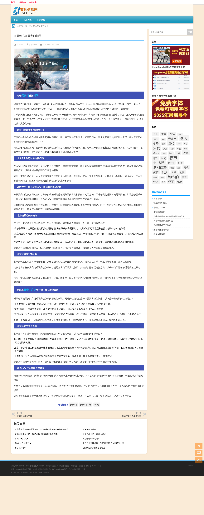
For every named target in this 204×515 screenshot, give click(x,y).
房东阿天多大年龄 (24, 415)
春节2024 (22, 26)
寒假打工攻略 (159, 207)
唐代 (171, 143)
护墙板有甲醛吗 (160, 203)
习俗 (172, 134)
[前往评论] (198, 453)
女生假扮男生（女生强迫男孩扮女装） (170, 216)
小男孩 (190, 465)
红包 (155, 177)
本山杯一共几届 (21, 438)
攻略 (186, 153)
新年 (155, 158)
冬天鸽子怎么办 (89, 429)
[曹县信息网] (25, 5)
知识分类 (32, 2)
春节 (173, 157)
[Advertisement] (83, 495)
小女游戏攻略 (159, 211)
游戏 (186, 167)
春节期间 (158, 162)
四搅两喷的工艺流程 (162, 225)
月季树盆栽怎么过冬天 (163, 220)
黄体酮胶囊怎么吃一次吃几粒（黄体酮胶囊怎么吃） (37, 433)
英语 (184, 177)
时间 (35, 95)
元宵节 (172, 138)
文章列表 (22, 2)
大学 (179, 144)
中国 (163, 134)
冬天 (184, 138)
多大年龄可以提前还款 (131, 415)
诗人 (156, 181)
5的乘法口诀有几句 (23, 443)
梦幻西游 (160, 167)
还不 (171, 181)
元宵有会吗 (158, 198)
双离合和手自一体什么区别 (94, 433)
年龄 (185, 149)
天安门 (25, 95)
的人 (165, 172)
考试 (162, 177)
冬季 (156, 143)
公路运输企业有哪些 (91, 438)
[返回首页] (198, 446)
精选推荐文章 (64, 466)
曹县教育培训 (20, 447)
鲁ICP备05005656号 (93, 466)
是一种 (180, 163)
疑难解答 (82, 466)
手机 (170, 153)
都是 (179, 181)
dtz (22, 45)
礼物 (182, 172)
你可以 (155, 139)
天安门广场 (30, 289)
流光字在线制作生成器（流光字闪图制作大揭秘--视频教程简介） (42, 429)
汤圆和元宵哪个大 (161, 229)
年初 (179, 148)
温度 (178, 168)
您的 (164, 153)
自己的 (173, 176)
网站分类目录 (53, 466)
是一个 (171, 162)
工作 (172, 148)
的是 (174, 172)
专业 (155, 134)
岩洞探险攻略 (159, 234)
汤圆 (172, 167)
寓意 (165, 148)
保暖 (163, 139)
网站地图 (74, 466)
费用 (163, 182)
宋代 (156, 148)
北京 (163, 144)
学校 (185, 144)
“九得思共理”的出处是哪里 (94, 447)
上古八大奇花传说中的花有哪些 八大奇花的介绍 (103, 443)
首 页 (13, 2)
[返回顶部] (198, 460)
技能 (178, 153)
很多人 (156, 153)
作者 (180, 134)
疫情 (156, 172)
